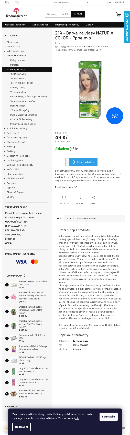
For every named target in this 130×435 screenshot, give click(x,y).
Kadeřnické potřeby (17, 128)
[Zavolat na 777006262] (10, 2)
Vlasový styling (17, 87)
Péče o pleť (13, 133)
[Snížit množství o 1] (67, 164)
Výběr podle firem (16, 51)
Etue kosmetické (15, 174)
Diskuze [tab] (70, 218)
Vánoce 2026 (13, 46)
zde (77, 418)
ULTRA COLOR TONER (22, 83)
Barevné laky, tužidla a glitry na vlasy (28, 96)
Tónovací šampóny (19, 110)
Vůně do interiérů (15, 178)
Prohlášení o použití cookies (20, 217)
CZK (106, 2)
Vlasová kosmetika (16, 55)
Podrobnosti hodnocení (96, 46)
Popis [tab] (60, 218)
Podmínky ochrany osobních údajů (23, 213)
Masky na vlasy (17, 106)
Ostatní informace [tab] (86, 218)
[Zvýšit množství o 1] (67, 160)
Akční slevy (12, 42)
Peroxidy (14, 65)
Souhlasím (108, 417)
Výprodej (11, 187)
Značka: (79, 50)
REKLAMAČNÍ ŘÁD (15, 230)
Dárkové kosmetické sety (20, 165)
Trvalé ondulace (18, 92)
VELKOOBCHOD (13, 234)
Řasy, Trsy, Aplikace (17, 137)
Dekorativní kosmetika (18, 156)
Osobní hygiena (15, 160)
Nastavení (21, 427)
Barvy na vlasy (17, 69)
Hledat (78, 14)
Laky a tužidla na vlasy (21, 119)
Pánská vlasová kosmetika (23, 115)
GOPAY (8, 243)
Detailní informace (64, 187)
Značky (10, 197)
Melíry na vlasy (17, 60)
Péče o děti (13, 169)
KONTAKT (10, 239)
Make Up (11, 146)
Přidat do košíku (85, 162)
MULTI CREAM (17, 78)
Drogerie (11, 183)
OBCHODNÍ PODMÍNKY (17, 221)
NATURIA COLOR (19, 74)
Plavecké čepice (15, 192)
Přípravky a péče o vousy (23, 124)
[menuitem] (15, 25)
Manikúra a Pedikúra (17, 142)
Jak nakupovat (61, 2)
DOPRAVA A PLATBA (16, 226)
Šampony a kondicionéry (22, 101)
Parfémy (11, 151)
